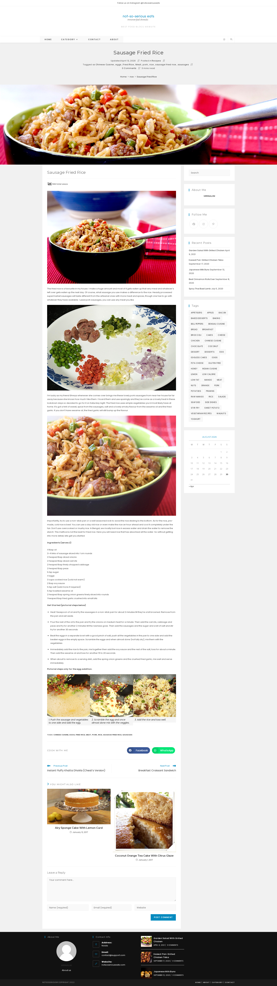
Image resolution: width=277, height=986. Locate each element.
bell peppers (197, 323)
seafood (195, 402)
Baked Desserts (199, 318)
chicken (195, 340)
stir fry (195, 407)
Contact (230, 982)
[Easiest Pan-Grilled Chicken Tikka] (146, 957)
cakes (209, 335)
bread (194, 329)
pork (145, 64)
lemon (194, 374)
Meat (138, 64)
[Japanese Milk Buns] (146, 973)
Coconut (213, 346)
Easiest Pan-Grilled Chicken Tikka (206, 260)
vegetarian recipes (201, 413)
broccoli (196, 335)
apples (210, 312)
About (206, 982)
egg (221, 351)
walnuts (221, 413)
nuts (193, 385)
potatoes (196, 391)
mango (208, 379)
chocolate (197, 346)
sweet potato (211, 407)
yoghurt (196, 419)
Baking (216, 318)
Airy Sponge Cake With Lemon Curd (79, 827)
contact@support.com (113, 955)
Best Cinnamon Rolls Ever (202, 279)
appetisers (196, 312)
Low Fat (195, 379)
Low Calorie (208, 374)
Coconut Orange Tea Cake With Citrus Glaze (144, 855)
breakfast (208, 329)
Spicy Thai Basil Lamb (200, 288)
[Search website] (231, 39)
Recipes (156, 60)
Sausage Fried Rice (147, 76)
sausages (183, 64)
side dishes (211, 402)
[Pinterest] (213, 224)
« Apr (191, 486)
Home (198, 982)
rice (151, 64)
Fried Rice (128, 64)
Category (217, 982)
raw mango (197, 396)
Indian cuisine (209, 368)
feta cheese (197, 363)
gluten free (214, 363)
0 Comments (129, 68)
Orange (205, 385)
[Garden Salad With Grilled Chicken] (146, 941)
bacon (222, 312)
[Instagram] (224, 39)
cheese (221, 335)
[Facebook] (193, 224)
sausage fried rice (165, 64)
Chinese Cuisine (105, 64)
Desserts (209, 351)
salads (222, 396)
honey (194, 368)
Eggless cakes (199, 357)
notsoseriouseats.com (113, 964)
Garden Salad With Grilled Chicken (207, 250)
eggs (118, 64)
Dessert (195, 351)
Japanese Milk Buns (199, 269)
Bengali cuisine (216, 323)
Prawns (210, 391)
